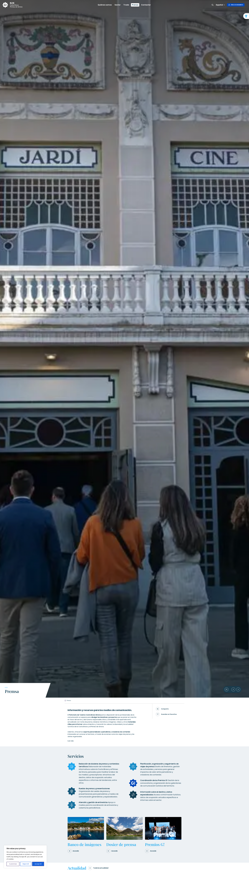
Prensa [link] (135, 5)
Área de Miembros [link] (237, 5)
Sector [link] (118, 5)
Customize (13, 864)
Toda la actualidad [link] (100, 868)
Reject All (26, 864)
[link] (246, 16)
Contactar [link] (146, 5)
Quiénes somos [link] (105, 5)
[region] (25, 856)
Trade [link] (126, 5)
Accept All (38, 864)
